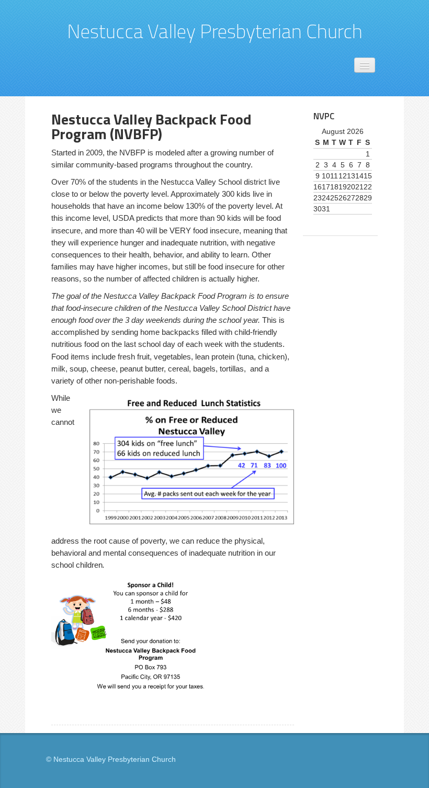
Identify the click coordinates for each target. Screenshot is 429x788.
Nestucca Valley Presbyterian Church (215, 31)
